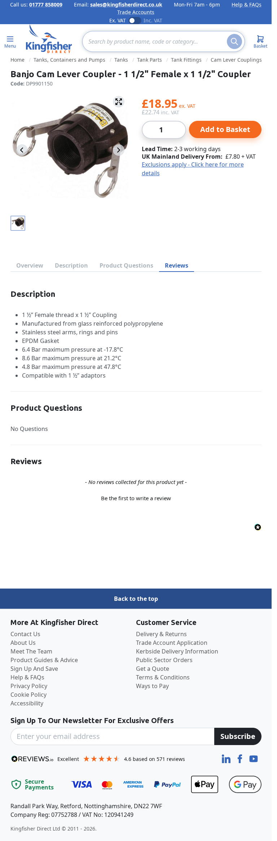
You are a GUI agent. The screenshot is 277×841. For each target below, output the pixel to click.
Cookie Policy (28, 695)
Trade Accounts (135, 12)
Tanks (121, 59)
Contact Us (25, 634)
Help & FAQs (246, 4)
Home (17, 59)
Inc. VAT (153, 20)
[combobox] (163, 41)
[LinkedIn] (227, 758)
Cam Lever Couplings (236, 59)
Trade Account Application (171, 643)
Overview (29, 265)
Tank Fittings (186, 59)
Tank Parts (149, 59)
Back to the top (136, 599)
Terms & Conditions (163, 677)
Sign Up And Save (34, 669)
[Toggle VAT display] (134, 20)
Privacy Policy (28, 686)
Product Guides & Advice (44, 660)
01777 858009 (45, 4)
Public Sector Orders (164, 660)
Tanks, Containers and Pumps (69, 59)
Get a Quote (152, 669)
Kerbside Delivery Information (177, 651)
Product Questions (126, 265)
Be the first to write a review (136, 498)
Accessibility (26, 703)
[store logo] (49, 38)
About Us (23, 643)
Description (71, 265)
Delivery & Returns (161, 634)
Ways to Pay (152, 686)
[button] (135, 497)
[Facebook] (241, 758)
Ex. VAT (117, 20)
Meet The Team (31, 651)
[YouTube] (253, 758)
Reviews (176, 265)
